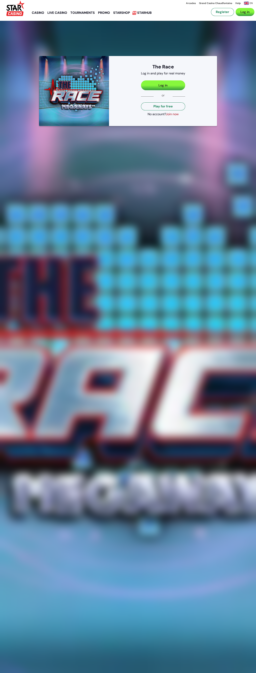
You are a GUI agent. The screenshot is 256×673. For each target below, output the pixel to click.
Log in (245, 12)
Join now (172, 114)
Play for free (163, 106)
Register (222, 12)
